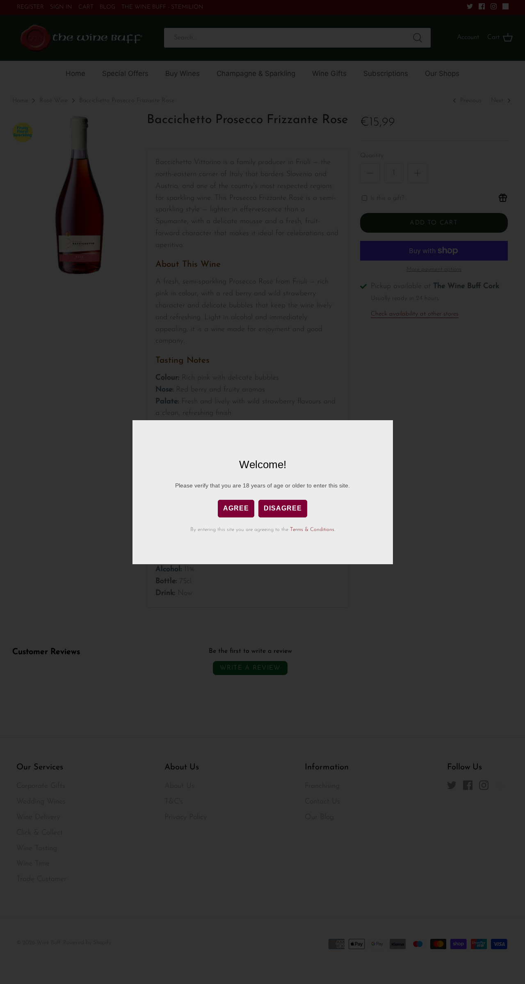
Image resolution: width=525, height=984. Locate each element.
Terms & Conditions (312, 529)
